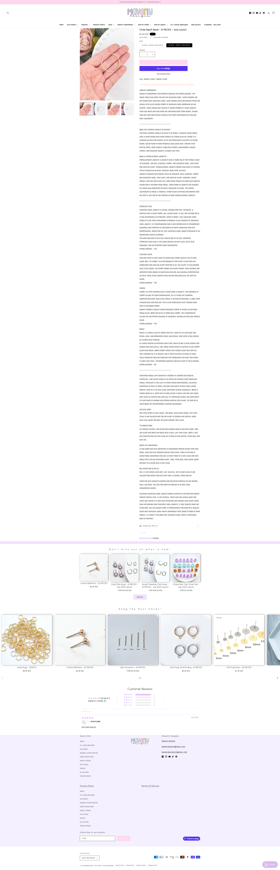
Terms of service (141, 865)
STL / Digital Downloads (87, 745)
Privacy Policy (87, 786)
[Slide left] (2, 678)
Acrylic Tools (84, 765)
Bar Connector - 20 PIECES (133, 667)
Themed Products (85, 776)
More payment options (163, 73)
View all (140, 597)
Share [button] (144, 533)
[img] (87, 718)
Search (82, 741)
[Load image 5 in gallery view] (127, 109)
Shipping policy (152, 865)
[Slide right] (277, 678)
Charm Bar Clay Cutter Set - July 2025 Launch (186, 585)
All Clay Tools (84, 772)
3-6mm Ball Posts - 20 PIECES (94, 583)
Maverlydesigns (88, 865)
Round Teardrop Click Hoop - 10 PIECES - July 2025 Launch (155, 585)
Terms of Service (150, 786)
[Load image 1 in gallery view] (86, 109)
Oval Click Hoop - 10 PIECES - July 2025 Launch (124, 585)
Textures (82, 768)
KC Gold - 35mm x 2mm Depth (179, 45)
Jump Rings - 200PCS (27, 667)
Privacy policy (130, 865)
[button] (7, 13)
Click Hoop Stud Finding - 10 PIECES (186, 667)
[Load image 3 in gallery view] (114, 109)
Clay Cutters (84, 749)
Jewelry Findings (85, 761)
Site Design (98, 865)
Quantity (142, 50)
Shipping (150, 37)
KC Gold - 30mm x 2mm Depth (153, 45)
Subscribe (123, 838)
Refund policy (120, 865)
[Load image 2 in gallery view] (100, 109)
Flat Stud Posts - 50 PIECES (239, 667)
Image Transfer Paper (87, 757)
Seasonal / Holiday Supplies (89, 753)
